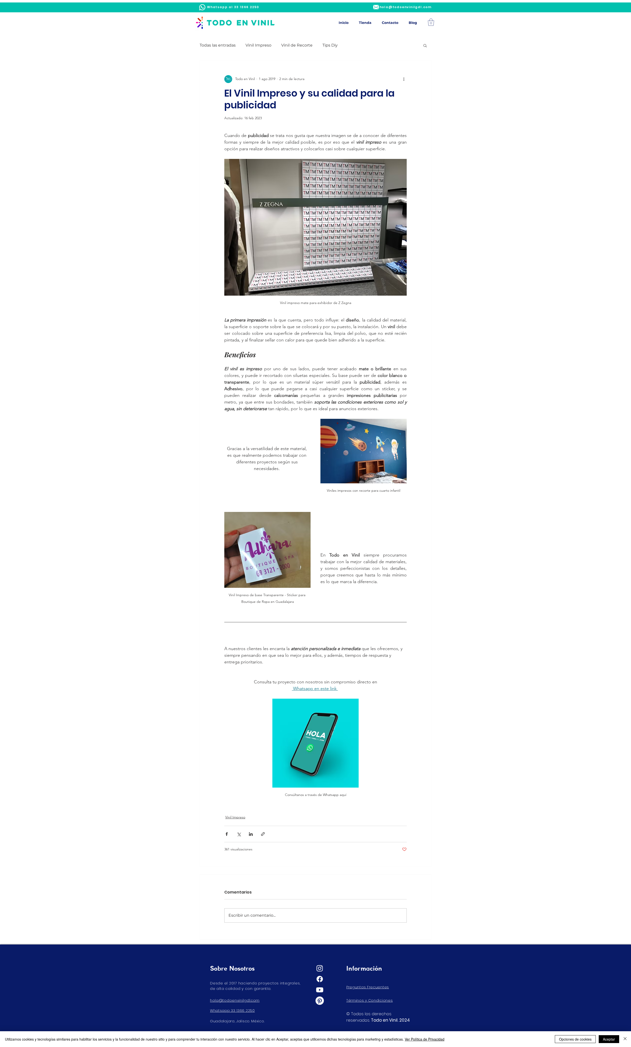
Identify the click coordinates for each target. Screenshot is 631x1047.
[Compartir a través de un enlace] (263, 834)
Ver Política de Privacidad (424, 1039)
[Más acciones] (404, 79)
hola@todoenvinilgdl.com (235, 1000)
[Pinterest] (320, 1000)
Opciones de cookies (575, 1039)
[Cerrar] (625, 1039)
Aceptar (609, 1039)
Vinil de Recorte (297, 45)
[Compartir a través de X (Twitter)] (238, 834)
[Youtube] (320, 990)
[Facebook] (320, 979)
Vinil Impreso (258, 45)
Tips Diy (330, 45)
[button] (431, 22)
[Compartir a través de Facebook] (226, 834)
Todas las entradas (218, 45)
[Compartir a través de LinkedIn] (250, 834)
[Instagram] (320, 968)
